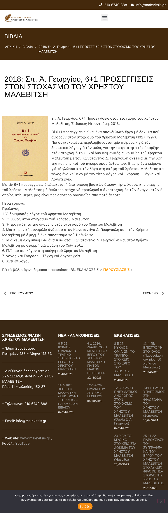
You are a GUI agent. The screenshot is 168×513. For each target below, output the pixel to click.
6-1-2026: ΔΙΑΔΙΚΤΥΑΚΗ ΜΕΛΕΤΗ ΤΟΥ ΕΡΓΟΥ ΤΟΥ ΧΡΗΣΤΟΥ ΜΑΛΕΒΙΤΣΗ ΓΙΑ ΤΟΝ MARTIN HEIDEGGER (97, 358)
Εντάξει (85, 506)
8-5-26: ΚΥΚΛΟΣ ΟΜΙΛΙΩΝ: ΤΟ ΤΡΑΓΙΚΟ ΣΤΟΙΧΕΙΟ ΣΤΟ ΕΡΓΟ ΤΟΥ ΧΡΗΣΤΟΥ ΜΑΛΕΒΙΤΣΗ (69, 356)
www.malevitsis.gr (35, 438)
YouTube (22, 443)
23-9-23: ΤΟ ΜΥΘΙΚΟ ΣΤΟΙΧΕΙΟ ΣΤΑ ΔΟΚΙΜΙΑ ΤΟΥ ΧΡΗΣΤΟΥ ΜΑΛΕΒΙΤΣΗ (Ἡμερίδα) (125, 447)
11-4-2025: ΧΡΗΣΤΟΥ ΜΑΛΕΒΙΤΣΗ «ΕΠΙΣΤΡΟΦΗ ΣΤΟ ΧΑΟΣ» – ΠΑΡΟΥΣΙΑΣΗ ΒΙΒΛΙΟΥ (68, 396)
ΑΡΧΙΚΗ (11, 47)
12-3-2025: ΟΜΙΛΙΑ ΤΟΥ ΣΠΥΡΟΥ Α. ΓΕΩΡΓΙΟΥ (96, 391)
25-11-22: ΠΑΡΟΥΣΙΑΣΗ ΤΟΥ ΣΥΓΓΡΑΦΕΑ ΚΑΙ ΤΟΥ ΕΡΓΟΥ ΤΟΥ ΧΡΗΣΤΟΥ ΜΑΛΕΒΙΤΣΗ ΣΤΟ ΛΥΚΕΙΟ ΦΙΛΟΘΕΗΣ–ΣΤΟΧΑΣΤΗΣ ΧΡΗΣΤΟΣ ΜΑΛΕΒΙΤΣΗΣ (153, 459)
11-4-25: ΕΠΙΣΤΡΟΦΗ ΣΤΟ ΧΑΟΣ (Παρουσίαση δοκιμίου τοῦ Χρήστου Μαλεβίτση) (153, 355)
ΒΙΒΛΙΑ (28, 47)
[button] (104, 17)
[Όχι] (161, 501)
